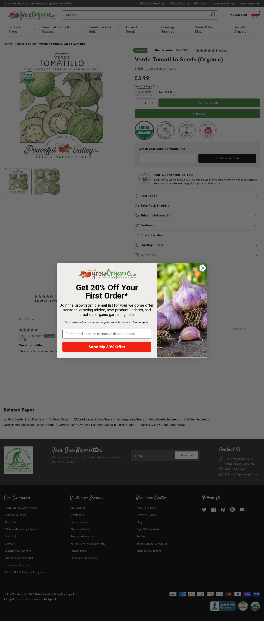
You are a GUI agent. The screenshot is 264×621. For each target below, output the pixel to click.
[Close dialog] (203, 268)
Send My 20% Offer (107, 347)
